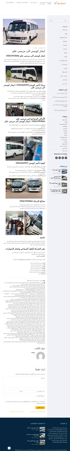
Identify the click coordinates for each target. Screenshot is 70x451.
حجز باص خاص (33, 2)
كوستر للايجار (20, 334)
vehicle (43, 284)
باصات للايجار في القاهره (10, 323)
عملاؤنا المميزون (10, 2)
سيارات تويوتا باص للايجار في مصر (37, 332)
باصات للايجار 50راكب (21, 323)
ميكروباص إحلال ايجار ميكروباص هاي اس (36, 341)
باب (10, 321)
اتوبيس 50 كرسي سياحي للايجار (37, 411)
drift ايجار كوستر (21, 282)
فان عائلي (64, 79)
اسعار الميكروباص (7, 291)
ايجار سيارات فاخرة (19, 308)
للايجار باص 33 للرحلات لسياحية (38, 337)
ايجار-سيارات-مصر (16, 321)
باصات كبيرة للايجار (31, 323)
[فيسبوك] (66, 158)
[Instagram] (56, 158)
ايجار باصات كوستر (12, 306)
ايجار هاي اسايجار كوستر (26, 321)
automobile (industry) (35, 282)
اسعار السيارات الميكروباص (18, 291)
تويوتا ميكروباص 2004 (22, 328)
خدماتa (25, 329)
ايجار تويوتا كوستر (27, 307)
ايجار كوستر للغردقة (24, 314)
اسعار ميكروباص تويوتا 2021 (21, 295)
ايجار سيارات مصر (41, 311)
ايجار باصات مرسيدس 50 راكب (38, 307)
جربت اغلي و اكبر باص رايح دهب (38, 329)
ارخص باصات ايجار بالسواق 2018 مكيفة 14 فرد (34, 291)
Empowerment (63, 37)
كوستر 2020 (26, 334)
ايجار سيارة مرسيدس (31, 313)
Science (65, 45)
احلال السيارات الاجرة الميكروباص (37, 288)
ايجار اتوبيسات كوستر (10, 300)
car (28, 282)
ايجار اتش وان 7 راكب (62, 93)
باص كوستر (16, 322)
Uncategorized (63, 60)
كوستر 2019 (32, 334)
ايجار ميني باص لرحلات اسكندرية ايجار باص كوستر (34, 319)
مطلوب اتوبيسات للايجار (9, 337)
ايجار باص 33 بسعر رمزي (23, 302)
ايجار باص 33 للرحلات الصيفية (22, 304)
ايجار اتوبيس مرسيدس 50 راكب (59, 97)
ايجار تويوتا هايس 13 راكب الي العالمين (55, 190)
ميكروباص (21, 339)
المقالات (49, 3)
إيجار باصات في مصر (30, 286)
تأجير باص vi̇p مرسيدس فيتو (13, 325)
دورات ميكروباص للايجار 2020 (38, 330)
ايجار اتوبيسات (24, 299)
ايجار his (18, 296)
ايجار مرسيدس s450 (18, 315)
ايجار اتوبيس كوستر (41, 297)
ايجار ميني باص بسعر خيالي (13, 318)
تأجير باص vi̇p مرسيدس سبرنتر (27, 325)
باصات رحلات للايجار (40, 323)
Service (37, 280)
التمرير (9, 448)
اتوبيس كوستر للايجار (21, 286)
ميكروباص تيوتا (23, 341)
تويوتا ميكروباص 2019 (12, 328)
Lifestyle (65, 41)
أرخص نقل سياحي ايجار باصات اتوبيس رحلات (31, 284)
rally (14, 282)
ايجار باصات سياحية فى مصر (38, 306)
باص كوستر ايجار (10, 322)
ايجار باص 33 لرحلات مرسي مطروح (37, 304)
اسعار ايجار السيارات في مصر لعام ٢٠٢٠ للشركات (15, 293)
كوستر (36, 334)
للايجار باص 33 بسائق (20, 336)
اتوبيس (65, 68)
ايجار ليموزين (27, 315)
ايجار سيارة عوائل (23, 311)
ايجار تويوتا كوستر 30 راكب (61, 101)
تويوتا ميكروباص (31, 328)
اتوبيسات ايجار (13, 286)
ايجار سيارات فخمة (10, 308)
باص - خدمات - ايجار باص (39, 322)
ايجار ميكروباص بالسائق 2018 (38, 318)
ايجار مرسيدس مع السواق (22, 317)
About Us (65, 30)
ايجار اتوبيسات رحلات (15, 299)
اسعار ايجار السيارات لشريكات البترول (36, 295)
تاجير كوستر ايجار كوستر (23, 326)
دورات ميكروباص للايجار (17, 329)
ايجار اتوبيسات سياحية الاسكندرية (22, 300)
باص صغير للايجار (23, 322)
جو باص (28, 329)
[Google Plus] (59, 158)
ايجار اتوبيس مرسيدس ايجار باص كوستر (36, 299)
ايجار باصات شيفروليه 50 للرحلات (24, 306)
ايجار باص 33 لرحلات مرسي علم (21, 303)
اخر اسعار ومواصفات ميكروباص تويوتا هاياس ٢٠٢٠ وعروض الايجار (30, 289)
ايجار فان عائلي (22, 313)
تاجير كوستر (42, 326)
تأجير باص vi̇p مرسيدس (40, 325)
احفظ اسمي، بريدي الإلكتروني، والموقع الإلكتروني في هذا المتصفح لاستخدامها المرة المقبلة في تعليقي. (25, 402)
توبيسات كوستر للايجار (40, 328)
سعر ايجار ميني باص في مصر (16, 330)
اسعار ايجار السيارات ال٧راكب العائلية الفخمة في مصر (32, 292)
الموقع (38, 256)
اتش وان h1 (64, 64)
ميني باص (65, 83)
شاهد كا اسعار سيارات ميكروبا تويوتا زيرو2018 (35, 333)
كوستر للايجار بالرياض (12, 334)
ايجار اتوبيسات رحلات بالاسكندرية (37, 300)
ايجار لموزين (32, 315)
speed (11, 282)
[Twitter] (63, 158)
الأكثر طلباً (29, 280)
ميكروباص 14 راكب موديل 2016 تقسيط (36, 340)
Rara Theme (31, 450)
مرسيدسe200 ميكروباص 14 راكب (23, 337)
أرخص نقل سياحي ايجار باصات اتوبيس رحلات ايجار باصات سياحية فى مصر (28, 285)
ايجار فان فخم (15, 313)
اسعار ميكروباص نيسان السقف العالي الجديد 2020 (34, 296)
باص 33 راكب (31, 322)
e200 (16, 282)
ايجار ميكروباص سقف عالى (25, 318)
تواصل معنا (42, 3)
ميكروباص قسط (15, 341)
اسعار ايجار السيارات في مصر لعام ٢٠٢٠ (36, 293)
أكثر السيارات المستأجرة (22, 2)
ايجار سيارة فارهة (15, 311)
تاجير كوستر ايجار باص (34, 326)
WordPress (17, 450)
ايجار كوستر (32, 314)
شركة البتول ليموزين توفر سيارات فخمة (15, 333)
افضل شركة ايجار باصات (45, 2)
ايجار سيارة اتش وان (31, 311)
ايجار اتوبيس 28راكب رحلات (9, 296)
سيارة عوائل (20, 332)
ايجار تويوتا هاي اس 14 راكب (60, 110)
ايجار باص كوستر (11, 304)
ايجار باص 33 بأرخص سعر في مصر (37, 302)
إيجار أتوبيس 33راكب (40, 286)
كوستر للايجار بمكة (41, 336)
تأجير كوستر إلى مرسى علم (35, 241)
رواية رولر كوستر (27, 330)
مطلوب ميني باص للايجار (39, 339)
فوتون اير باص (42, 334)
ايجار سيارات (42, 308)
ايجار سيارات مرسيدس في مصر (18, 310)
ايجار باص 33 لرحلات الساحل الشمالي (36, 303)
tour (6, 282)
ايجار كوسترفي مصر (40, 315)
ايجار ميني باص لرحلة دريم (16, 319)
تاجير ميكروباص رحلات (12, 326)
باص (8, 321)
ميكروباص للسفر (7, 341)
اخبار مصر (27, 288)
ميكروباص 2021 (23, 340)
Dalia (33, 48)
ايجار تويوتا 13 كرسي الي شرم (17, 411)
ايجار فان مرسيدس (7, 313)
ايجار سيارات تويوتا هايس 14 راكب (31, 308)
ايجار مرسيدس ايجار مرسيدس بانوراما (36, 317)
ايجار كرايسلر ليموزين (40, 314)
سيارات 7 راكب (63, 76)
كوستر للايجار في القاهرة (30, 336)
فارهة (5, 333)
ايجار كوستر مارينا (16, 314)
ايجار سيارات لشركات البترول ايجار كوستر (35, 310)
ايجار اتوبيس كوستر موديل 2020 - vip (28, 297)
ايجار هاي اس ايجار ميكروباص (38, 321)
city (27, 282)
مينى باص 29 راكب (41, 343)
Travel (33, 280)
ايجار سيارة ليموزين (40, 313)
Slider (65, 53)
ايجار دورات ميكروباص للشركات (15, 307)
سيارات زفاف (26, 332)
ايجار (21, 296)
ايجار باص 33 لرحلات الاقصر (12, 302)
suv (8, 282)
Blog (66, 33)
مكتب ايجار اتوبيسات (29, 339)
